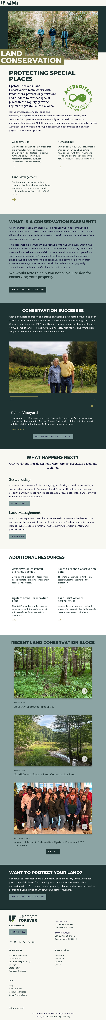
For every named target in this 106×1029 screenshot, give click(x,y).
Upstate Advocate (17, 992)
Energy (12, 965)
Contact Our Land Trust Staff (27, 290)
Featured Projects (17, 971)
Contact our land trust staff (27, 897)
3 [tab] (82, 395)
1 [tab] (24, 395)
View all (53, 851)
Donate (58, 962)
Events (58, 965)
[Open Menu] (103, 3)
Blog (11, 986)
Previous (12, 400)
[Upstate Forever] (9, 2)
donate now (18, 932)
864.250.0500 (16, 925)
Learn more (17, 429)
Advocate (59, 955)
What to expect (19, 503)
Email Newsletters (18, 995)
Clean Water (15, 958)
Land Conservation (18, 955)
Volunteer (59, 958)
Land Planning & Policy (20, 962)
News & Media (15, 989)
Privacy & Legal (16, 1008)
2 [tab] (53, 395)
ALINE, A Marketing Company (56, 1016)
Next (94, 400)
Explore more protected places (53, 436)
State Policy (14, 968)
